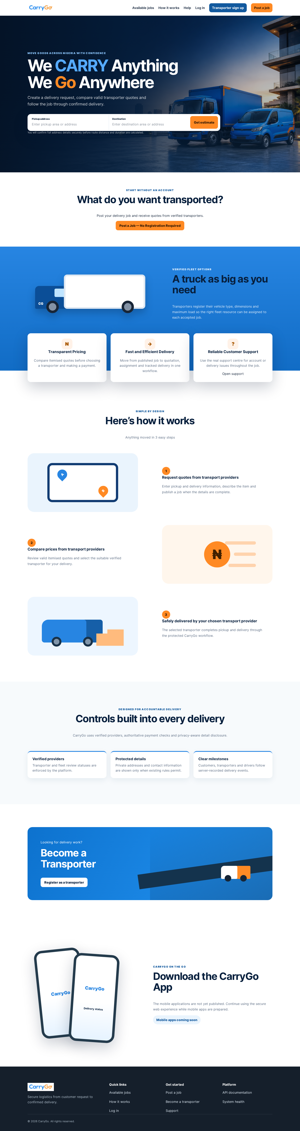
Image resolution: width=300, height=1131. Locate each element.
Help (187, 8)
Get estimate (204, 122)
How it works (168, 8)
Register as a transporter (64, 882)
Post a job (262, 8)
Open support (233, 374)
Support (172, 1111)
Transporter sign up (228, 8)
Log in (200, 8)
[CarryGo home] (41, 8)
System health (233, 1102)
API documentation (237, 1092)
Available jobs (143, 8)
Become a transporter (183, 1102)
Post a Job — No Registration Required (150, 226)
